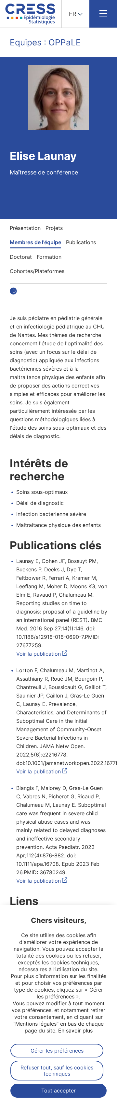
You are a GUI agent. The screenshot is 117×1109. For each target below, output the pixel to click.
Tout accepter (58, 1090)
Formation (49, 257)
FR (72, 13)
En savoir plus (75, 1030)
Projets (54, 228)
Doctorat (21, 257)
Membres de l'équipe (35, 242)
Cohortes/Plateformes (37, 271)
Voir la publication (38, 653)
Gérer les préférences (57, 1050)
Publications (81, 242)
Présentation (25, 228)
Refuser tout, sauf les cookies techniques (56, 1070)
